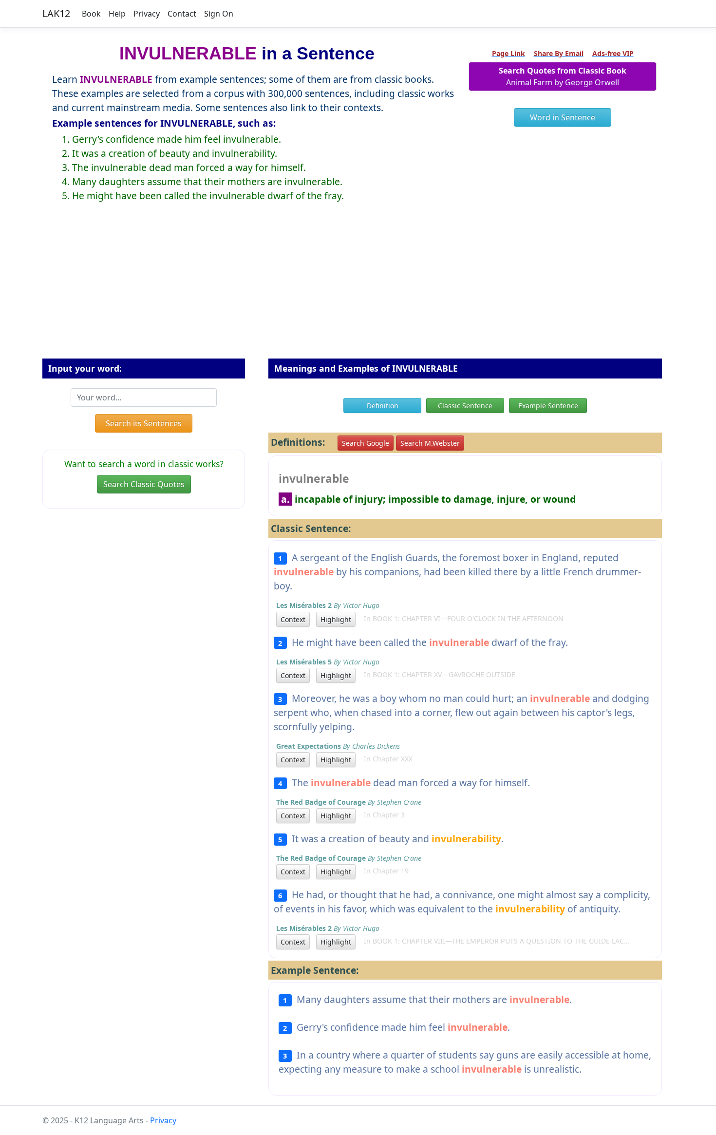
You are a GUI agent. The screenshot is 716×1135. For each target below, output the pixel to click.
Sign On (218, 13)
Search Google (365, 443)
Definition (382, 405)
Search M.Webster (430, 443)
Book (91, 13)
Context (293, 619)
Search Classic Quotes (144, 484)
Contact (182, 13)
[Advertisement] (358, 288)
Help (117, 13)
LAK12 (56, 13)
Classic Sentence (465, 405)
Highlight (335, 619)
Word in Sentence (562, 117)
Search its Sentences (144, 423)
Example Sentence (548, 405)
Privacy (146, 13)
